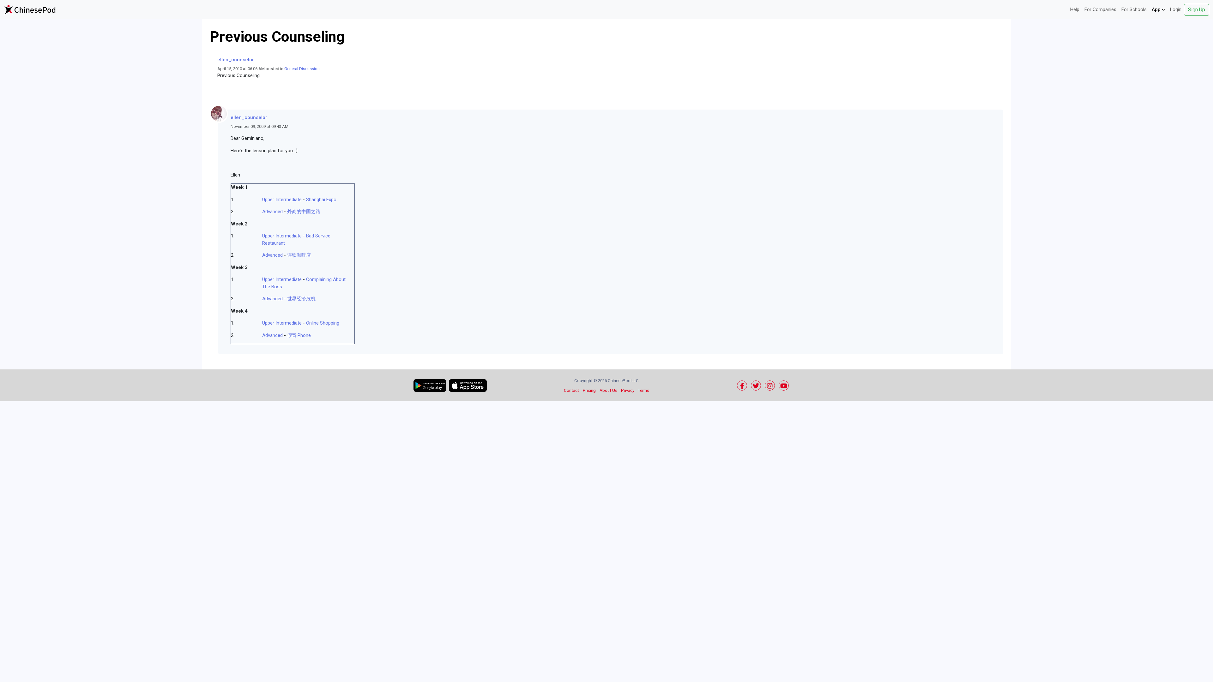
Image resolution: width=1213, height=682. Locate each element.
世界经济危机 (301, 299)
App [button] (1157, 9)
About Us (608, 390)
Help (1074, 9)
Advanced (272, 211)
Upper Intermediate (282, 199)
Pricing (589, 390)
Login (1175, 9)
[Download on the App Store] (468, 385)
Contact (571, 390)
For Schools (1134, 9)
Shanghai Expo (321, 199)
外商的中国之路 (303, 211)
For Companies (1100, 9)
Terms (643, 390)
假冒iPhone (299, 335)
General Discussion (302, 68)
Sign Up (1196, 10)
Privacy (627, 390)
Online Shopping (322, 323)
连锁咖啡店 (299, 255)
